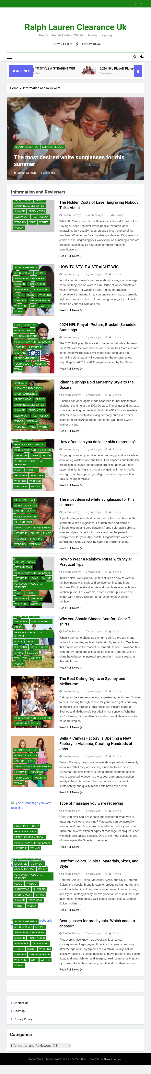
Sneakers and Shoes (28, 388)
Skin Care (20, 383)
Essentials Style (25, 325)
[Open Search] (134, 56)
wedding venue (39, 300)
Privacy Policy (23, 1019)
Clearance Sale (53, 147)
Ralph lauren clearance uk (76, 27)
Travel (18, 295)
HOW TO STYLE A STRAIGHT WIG (37, 68)
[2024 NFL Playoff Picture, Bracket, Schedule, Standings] (73, 70)
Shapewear (21, 889)
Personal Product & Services (28, 463)
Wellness (20, 306)
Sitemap (19, 1011)
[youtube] (85, 16)
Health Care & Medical (29, 444)
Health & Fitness (25, 831)
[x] (75, 16)
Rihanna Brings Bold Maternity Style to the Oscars (90, 3)
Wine (32, 222)
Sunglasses (37, 211)
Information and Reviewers (32, 341)
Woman (19, 228)
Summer (19, 211)
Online (46, 455)
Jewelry (20, 347)
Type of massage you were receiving (91, 803)
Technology (40, 217)
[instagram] (70, 16)
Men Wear (20, 621)
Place (18, 470)
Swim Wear (21, 217)
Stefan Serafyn (26, 172)
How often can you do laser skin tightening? (97, 441)
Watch (31, 295)
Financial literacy (26, 826)
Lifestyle (35, 347)
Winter (44, 222)
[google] (80, 16)
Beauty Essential (26, 147)
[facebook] (66, 16)
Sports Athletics (25, 267)
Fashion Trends (24, 330)
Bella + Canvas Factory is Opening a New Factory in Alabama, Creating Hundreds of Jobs (95, 743)
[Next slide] (141, 3)
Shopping (20, 352)
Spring (39, 200)
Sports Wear (23, 200)
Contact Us (21, 1003)
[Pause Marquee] (138, 71)
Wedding (20, 222)
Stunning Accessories (29, 206)
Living (34, 455)
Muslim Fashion (41, 621)
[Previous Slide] (135, 3)
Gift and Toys (23, 522)
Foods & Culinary (26, 336)
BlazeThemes (112, 1059)
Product (32, 470)
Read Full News (69, 255)
